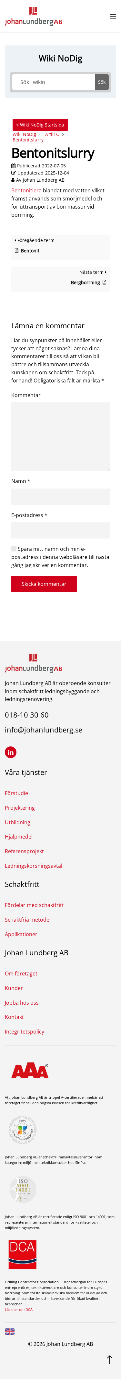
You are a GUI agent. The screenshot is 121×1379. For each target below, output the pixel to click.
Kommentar (26, 395)
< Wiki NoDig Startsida (40, 125)
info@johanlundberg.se (43, 729)
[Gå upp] (109, 1358)
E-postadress (29, 515)
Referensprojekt (24, 851)
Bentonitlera (26, 190)
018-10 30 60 (27, 715)
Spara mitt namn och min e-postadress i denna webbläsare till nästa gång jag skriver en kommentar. (60, 557)
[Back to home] (33, 16)
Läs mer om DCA (19, 1309)
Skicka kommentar (44, 583)
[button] (113, 16)
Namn (20, 481)
